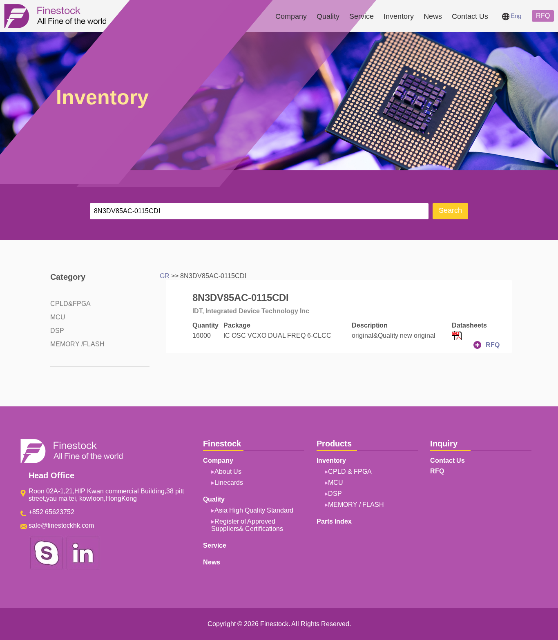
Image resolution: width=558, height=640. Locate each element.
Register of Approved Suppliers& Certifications (247, 525)
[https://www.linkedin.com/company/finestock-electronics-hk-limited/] (82, 567)
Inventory (399, 16)
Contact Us (470, 16)
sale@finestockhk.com (61, 525)
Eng (516, 15)
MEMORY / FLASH (356, 504)
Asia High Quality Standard (253, 510)
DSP (57, 330)
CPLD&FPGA (70, 303)
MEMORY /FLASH (77, 344)
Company (291, 16)
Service (361, 16)
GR (165, 275)
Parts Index (334, 521)
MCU (57, 317)
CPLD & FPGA (350, 471)
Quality (328, 16)
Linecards (228, 482)
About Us (227, 471)
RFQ (543, 15)
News (433, 16)
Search (450, 210)
